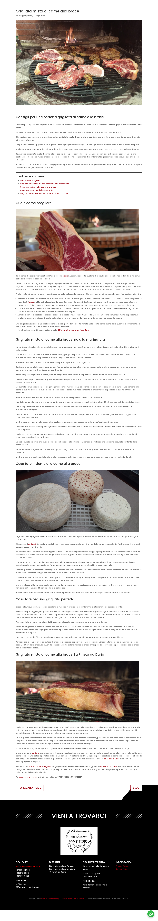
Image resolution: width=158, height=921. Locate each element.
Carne (42, 15)
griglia (65, 276)
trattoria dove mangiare (39, 766)
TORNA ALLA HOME (29, 788)
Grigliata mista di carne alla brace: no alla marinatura (44, 184)
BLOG (136, 788)
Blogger (22, 15)
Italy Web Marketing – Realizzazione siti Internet (62, 899)
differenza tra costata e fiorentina (73, 330)
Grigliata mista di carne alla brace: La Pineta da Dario (44, 193)
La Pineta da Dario (108, 766)
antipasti (32, 544)
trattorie (35, 753)
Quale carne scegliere (30, 180)
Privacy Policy (122, 866)
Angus (31, 302)
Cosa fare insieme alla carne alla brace (38, 187)
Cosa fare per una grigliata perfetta (36, 190)
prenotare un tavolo (28, 777)
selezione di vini (111, 759)
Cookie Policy (122, 869)
